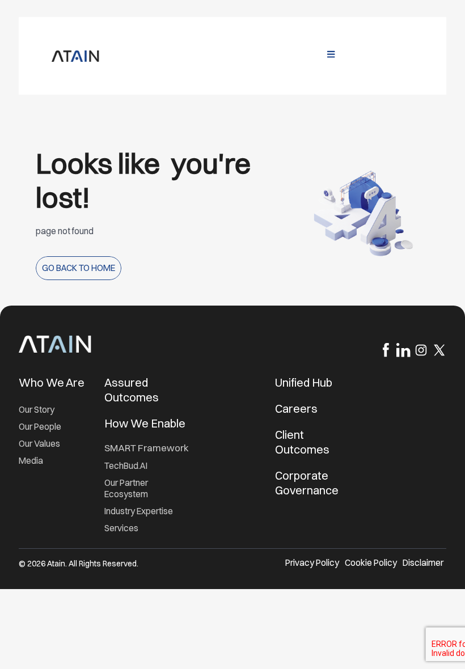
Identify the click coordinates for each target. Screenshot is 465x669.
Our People (40, 426)
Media (31, 460)
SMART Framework (146, 448)
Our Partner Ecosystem (126, 488)
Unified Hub (303, 382)
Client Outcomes (303, 441)
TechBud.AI (125, 465)
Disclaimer (423, 562)
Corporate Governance (307, 482)
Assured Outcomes (132, 389)
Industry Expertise (139, 511)
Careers (296, 408)
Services (121, 528)
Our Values (39, 443)
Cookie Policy (371, 562)
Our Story (36, 409)
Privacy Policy (312, 562)
